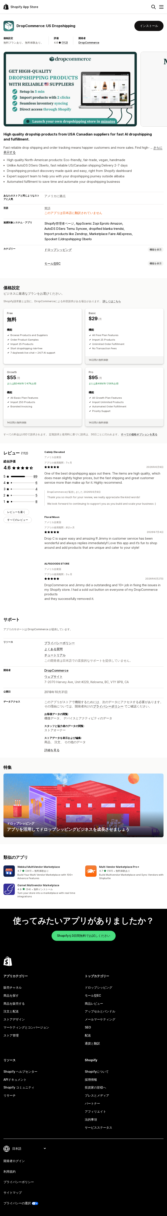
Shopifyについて (97, 1071)
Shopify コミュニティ (18, 1087)
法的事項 (91, 1119)
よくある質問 (53, 649)
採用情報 (91, 1079)
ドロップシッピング (58, 249)
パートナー (92, 1103)
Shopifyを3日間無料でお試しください (83, 935)
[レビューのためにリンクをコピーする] (67, 452)
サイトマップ (12, 1192)
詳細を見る (52, 750)
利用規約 (9, 1171)
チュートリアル (55, 655)
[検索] (153, 7)
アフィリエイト (95, 1111)
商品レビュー (94, 1003)
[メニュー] (161, 7)
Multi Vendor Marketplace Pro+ (119, 866)
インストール (149, 26)
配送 (88, 1035)
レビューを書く (16, 512)
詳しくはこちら (112, 301)
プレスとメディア (97, 1095)
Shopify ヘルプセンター (20, 1071)
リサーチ (9, 1095)
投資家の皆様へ (95, 1087)
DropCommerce (88, 42)
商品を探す (11, 995)
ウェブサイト (53, 676)
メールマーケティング (100, 1019)
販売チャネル (12, 987)
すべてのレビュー (17, 519)
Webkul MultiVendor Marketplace (38, 866)
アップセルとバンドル (100, 1011)
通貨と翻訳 (92, 1043)
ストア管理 (11, 1035)
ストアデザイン (14, 1019)
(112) (65, 42)
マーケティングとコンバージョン (26, 1027)
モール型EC (52, 263)
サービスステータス (98, 1127)
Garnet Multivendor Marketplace (38, 885)
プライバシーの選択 (17, 1203)
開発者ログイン (14, 1161)
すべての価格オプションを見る (139, 434)
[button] (42, 872)
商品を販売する (14, 1003)
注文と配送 (11, 1011)
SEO (88, 1027)
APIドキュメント (15, 1079)
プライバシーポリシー (59, 643)
